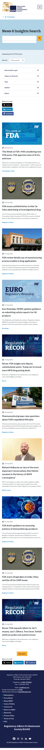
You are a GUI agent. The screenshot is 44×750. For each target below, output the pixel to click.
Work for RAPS (9, 710)
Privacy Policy (9, 715)
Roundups (5, 328)
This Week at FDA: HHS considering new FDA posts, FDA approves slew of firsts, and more (21, 155)
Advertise (7, 713)
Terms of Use (9, 718)
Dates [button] (7, 93)
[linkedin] (26, 738)
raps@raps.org (24, 687)
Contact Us (8, 707)
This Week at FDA (8, 171)
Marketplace (9, 695)
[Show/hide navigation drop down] (39, 7)
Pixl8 (20, 689)
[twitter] (22, 738)
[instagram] (18, 738)
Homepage (11, 17)
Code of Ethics (9, 704)
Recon (4, 381)
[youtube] (30, 738)
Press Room (8, 698)
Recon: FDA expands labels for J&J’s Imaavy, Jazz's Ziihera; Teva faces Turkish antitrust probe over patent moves (22, 631)
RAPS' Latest (6, 490)
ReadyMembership (24, 692)
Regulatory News (8, 222)
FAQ (5, 721)
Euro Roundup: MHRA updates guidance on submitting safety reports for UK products (21, 312)
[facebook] (14, 738)
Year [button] (6, 82)
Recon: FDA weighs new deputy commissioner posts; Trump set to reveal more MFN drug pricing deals (21, 367)
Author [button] (7, 87)
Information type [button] (11, 70)
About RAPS (8, 701)
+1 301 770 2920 (25, 682)
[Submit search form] (39, 38)
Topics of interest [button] (11, 76)
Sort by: (4, 60)
